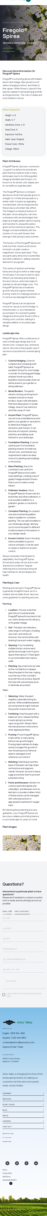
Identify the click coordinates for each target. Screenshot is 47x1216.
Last (5, 924)
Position (7, 935)
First (5, 914)
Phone (6, 966)
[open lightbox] (22, 843)
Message (10, 977)
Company (7, 945)
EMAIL (5, 955)
